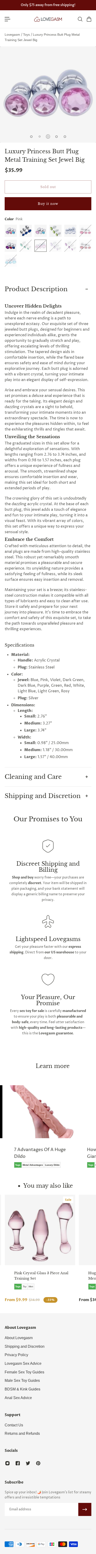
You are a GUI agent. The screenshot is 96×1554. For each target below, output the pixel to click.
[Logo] (48, 19)
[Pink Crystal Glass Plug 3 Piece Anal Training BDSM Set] (40, 1230)
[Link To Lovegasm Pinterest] (38, 1463)
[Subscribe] (84, 1509)
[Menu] (7, 19)
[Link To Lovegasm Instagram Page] (7, 1463)
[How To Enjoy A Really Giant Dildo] (53, 1130)
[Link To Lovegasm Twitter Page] (28, 1463)
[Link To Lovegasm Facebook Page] (18, 1463)
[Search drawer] (79, 19)
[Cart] (88, 19)
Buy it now (48, 204)
